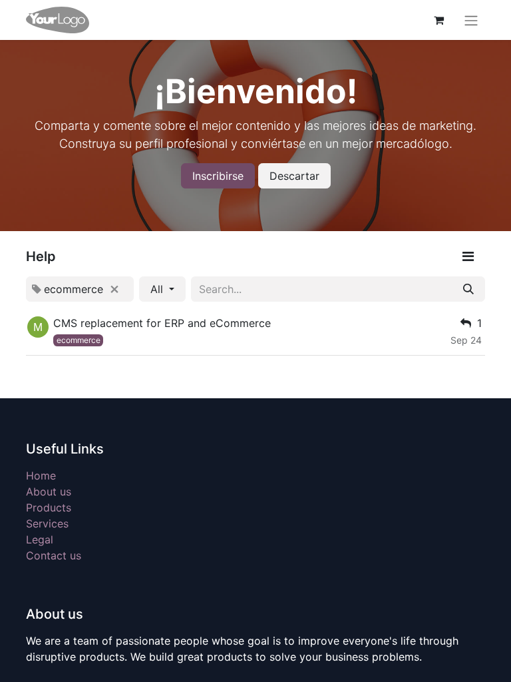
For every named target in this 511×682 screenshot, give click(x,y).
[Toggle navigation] (471, 20)
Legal (39, 539)
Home (41, 475)
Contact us (53, 555)
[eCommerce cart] (438, 20)
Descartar (294, 175)
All (158, 289)
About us (48, 491)
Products (48, 507)
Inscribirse (218, 175)
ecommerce (78, 340)
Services (47, 523)
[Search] (468, 289)
